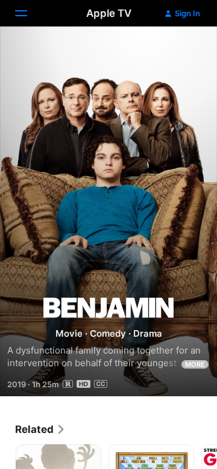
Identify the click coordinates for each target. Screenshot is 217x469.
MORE (195, 364)
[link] (40, 429)
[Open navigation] (28, 13)
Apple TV (108, 13)
